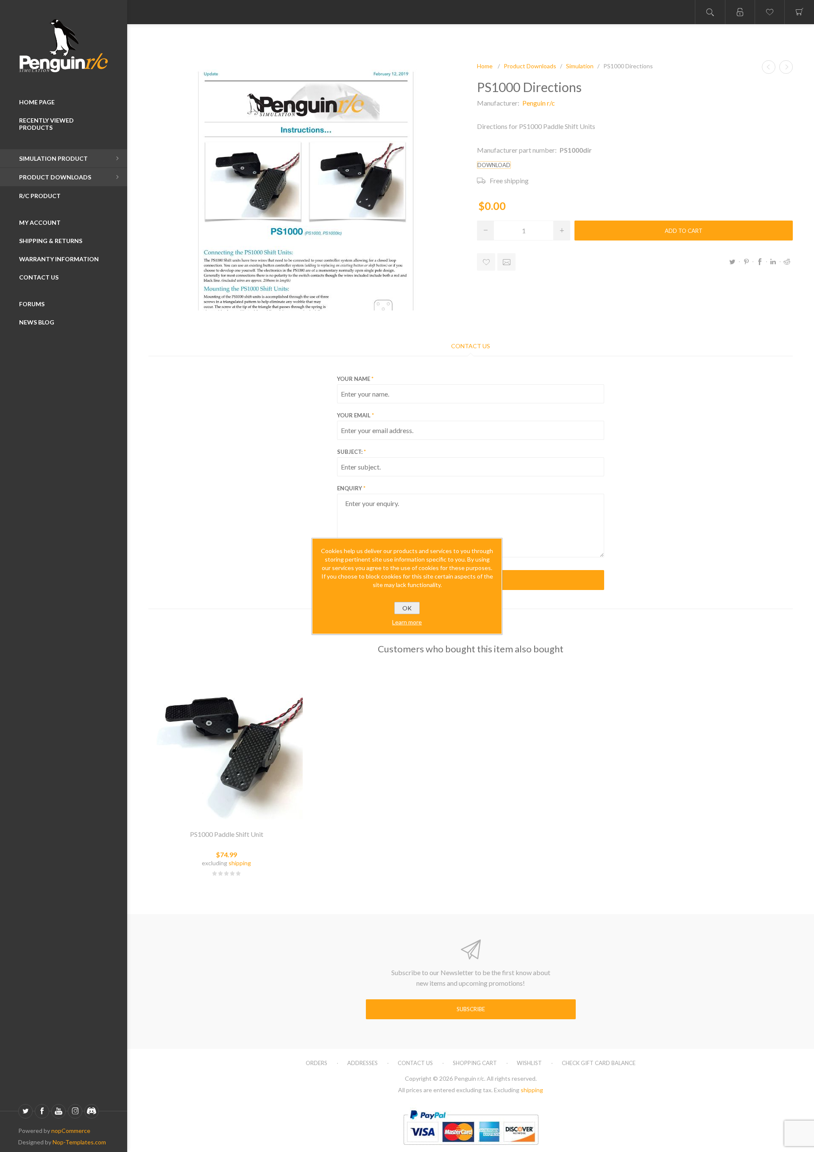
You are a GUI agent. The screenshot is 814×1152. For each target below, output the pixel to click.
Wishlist (529, 1063)
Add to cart (683, 230)
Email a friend (506, 262)
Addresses (362, 1063)
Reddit (787, 262)
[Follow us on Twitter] (25, 1111)
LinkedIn (773, 262)
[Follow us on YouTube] (58, 1111)
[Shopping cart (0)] (799, 12)
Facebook (760, 262)
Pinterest (746, 262)
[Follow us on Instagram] (75, 1111)
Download (493, 165)
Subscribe (471, 1009)
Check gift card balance (599, 1063)
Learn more (407, 622)
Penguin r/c (538, 103)
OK (407, 608)
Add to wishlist (486, 262)
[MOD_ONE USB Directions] (768, 67)
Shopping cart (475, 1063)
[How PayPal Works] (470, 1148)
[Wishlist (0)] (769, 12)
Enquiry (349, 488)
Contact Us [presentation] (470, 346)
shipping (240, 863)
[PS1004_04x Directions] (786, 67)
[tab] (470, 346)
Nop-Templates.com (79, 1142)
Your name (353, 378)
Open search (710, 12)
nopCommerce (70, 1130)
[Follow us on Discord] (91, 1111)
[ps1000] (226, 743)
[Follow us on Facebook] (42, 1111)
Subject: (349, 451)
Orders (316, 1063)
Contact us (415, 1063)
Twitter (733, 262)
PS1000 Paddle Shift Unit (226, 834)
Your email (354, 415)
